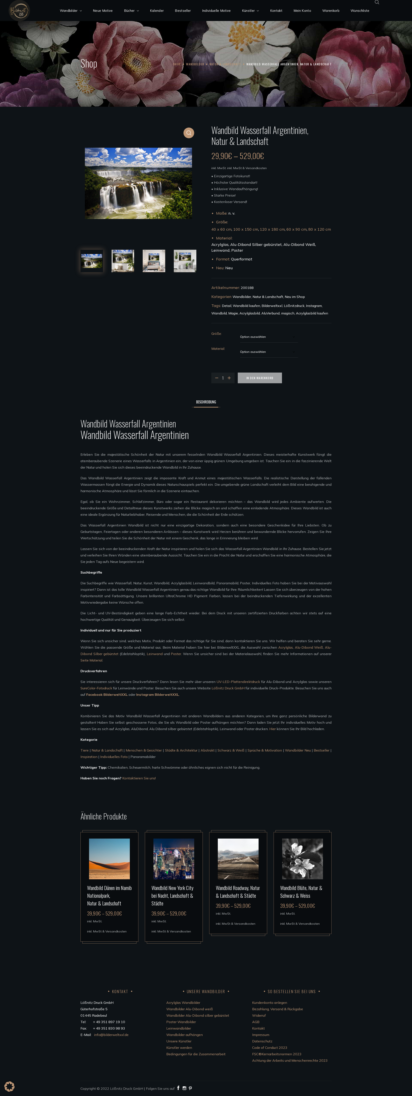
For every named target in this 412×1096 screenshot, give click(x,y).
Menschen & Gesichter (144, 750)
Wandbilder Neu (298, 750)
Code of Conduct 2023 (269, 1047)
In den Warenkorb (259, 378)
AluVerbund (270, 313)
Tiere (84, 750)
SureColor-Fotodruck (96, 688)
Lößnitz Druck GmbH (228, 688)
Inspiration (88, 757)
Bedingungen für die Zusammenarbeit (196, 1054)
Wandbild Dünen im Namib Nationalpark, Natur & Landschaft (109, 895)
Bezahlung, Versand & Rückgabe (277, 1009)
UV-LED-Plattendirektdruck (238, 682)
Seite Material (91, 660)
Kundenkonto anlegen (269, 1002)
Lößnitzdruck (294, 306)
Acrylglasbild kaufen (312, 313)
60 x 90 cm (296, 229)
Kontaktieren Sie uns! (139, 778)
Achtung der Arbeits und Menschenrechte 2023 (290, 1060)
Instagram (314, 306)
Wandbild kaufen (246, 306)
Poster (176, 654)
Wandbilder (195, 64)
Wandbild (219, 313)
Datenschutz (262, 1041)
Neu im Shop (295, 297)
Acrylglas (285, 647)
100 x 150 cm (245, 229)
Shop (177, 64)
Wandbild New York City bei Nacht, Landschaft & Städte (172, 895)
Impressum (260, 1035)
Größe (216, 333)
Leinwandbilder (178, 1028)
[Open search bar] (377, 2)
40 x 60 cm (221, 229)
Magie (233, 313)
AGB (255, 1022)
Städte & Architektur (181, 750)
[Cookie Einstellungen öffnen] (9, 1090)
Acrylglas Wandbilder (183, 1002)
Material (217, 348)
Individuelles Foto (114, 757)
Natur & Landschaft (225, 64)
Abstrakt (208, 750)
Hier (272, 729)
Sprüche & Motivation (265, 750)
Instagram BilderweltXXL (157, 694)
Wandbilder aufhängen (184, 1035)
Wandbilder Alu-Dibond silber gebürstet (197, 1015)
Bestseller (321, 750)
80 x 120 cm (319, 229)
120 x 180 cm (272, 229)
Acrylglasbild (249, 313)
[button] (188, 133)
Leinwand (155, 654)
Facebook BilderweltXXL (107, 694)
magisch (287, 313)
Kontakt (258, 1028)
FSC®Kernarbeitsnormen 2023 (276, 1054)
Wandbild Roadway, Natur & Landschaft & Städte (238, 891)
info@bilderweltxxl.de (111, 1035)
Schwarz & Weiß (231, 750)
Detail (226, 306)
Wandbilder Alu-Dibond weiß (189, 1009)
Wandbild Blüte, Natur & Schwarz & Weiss (301, 891)
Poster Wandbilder (181, 1022)
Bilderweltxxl (272, 306)
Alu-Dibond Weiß (309, 647)
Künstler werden (179, 1047)
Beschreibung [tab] (206, 401)
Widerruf (259, 1015)
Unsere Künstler (178, 1041)
